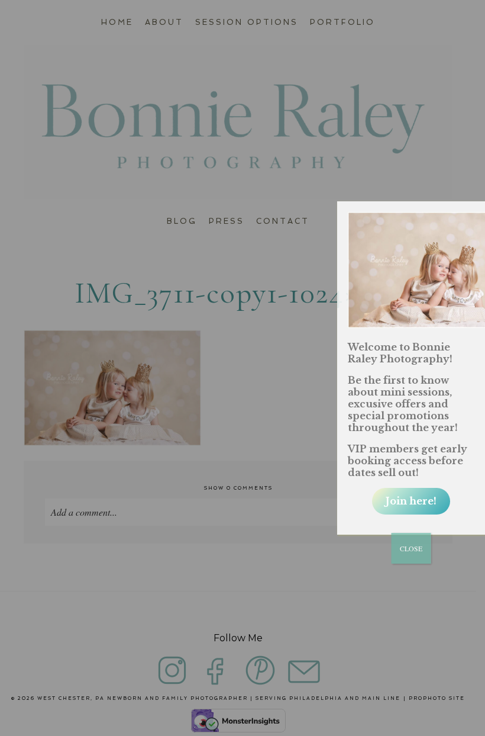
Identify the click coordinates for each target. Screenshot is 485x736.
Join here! (411, 501)
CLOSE (411, 548)
